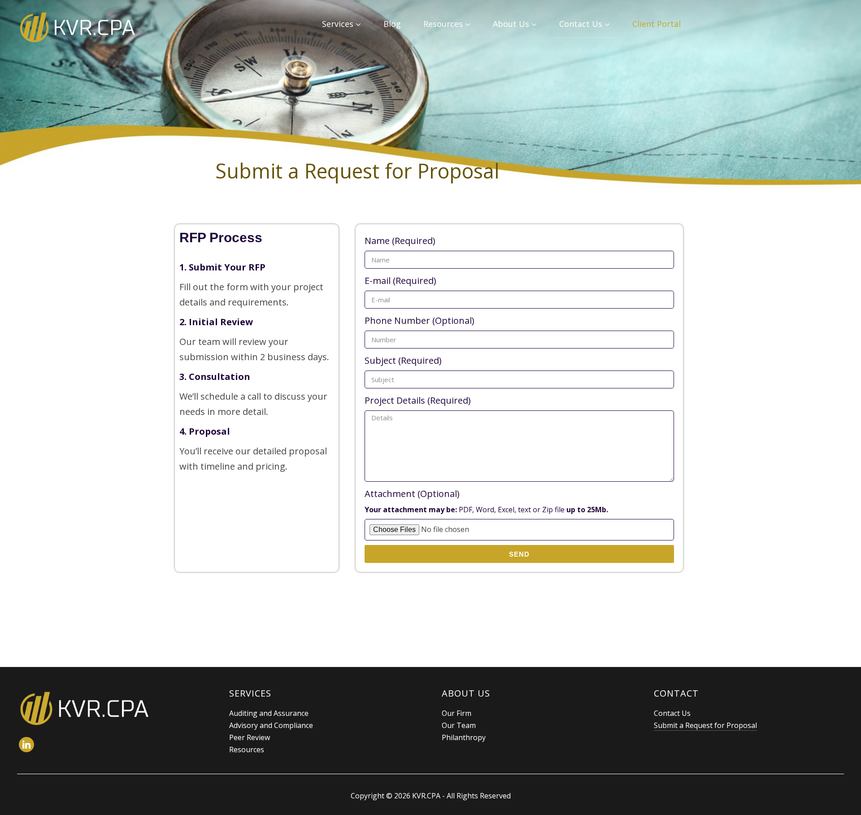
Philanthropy (464, 737)
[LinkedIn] (26, 744)
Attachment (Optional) (486, 501)
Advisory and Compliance (271, 725)
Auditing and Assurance (269, 713)
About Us (511, 23)
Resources (443, 23)
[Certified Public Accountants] (84, 694)
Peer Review (249, 737)
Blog (392, 23)
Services (337, 23)
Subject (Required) (403, 360)
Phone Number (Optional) (419, 320)
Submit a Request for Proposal (705, 725)
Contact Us (580, 23)
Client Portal (656, 23)
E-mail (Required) (400, 281)
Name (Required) (400, 241)
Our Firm (456, 713)
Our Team (459, 725)
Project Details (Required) (418, 400)
